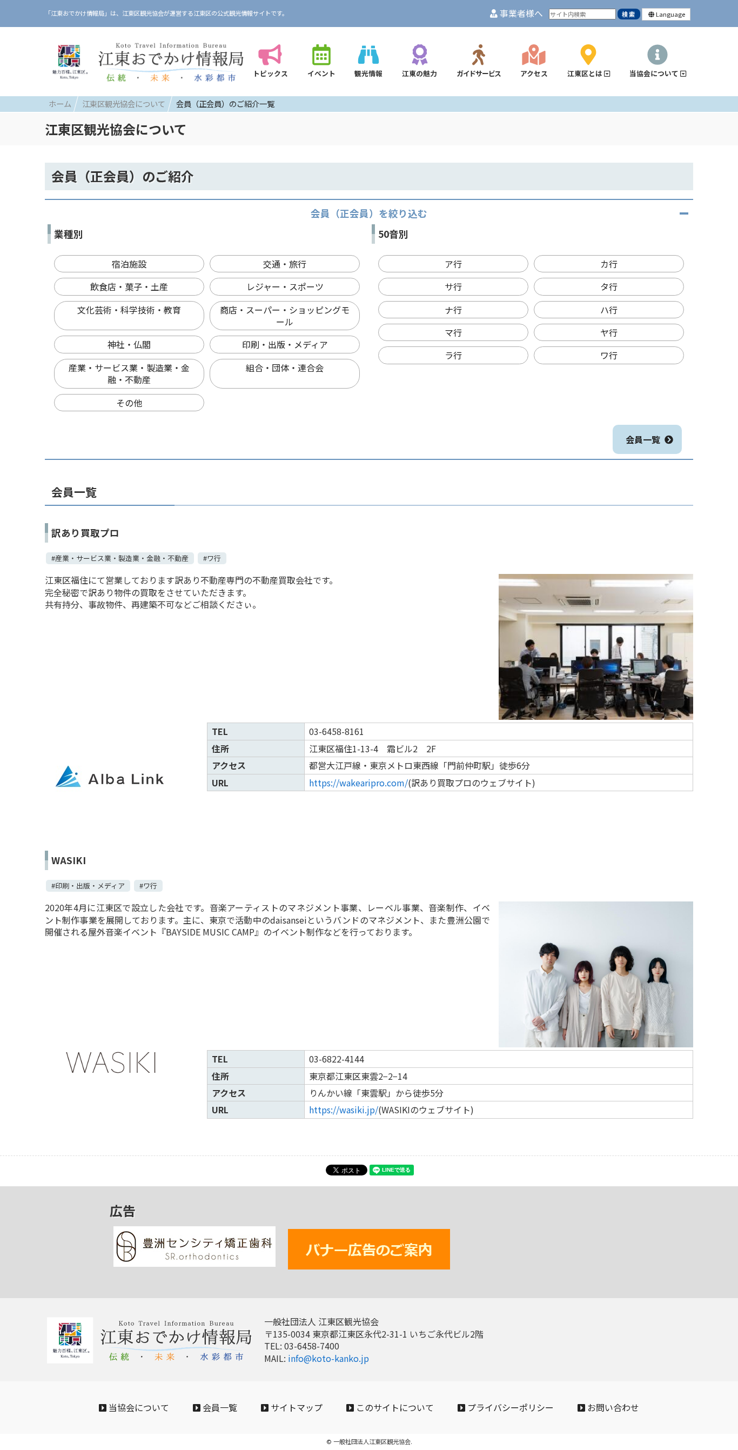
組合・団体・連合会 (285, 367)
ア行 (453, 263)
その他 (129, 402)
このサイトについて (394, 1407)
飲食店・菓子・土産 (129, 286)
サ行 (453, 286)
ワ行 (609, 355)
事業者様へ (520, 13)
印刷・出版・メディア (285, 344)
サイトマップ (296, 1407)
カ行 (609, 263)
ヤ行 (609, 332)
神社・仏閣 (129, 344)
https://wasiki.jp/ (343, 1109)
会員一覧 (643, 439)
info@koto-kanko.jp (328, 1358)
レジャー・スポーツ (285, 286)
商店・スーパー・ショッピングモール (285, 315)
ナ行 (453, 309)
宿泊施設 (129, 263)
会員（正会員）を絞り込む (369, 213)
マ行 (453, 332)
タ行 (609, 286)
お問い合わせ (612, 1407)
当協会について (137, 1407)
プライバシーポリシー (509, 1407)
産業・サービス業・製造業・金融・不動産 (129, 373)
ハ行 (609, 309)
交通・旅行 (284, 263)
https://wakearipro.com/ (358, 782)
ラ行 (453, 355)
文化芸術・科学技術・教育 (129, 309)
